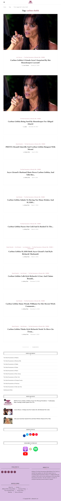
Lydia (25, 126)
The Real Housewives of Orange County (12, 380)
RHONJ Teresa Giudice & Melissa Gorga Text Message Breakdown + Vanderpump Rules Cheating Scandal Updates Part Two (34, 401)
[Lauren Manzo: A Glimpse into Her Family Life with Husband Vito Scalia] (7, 412)
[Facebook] (2, 472)
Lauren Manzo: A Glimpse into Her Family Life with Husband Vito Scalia (32, 409)
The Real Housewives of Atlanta (10, 357)
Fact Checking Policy (9, 490)
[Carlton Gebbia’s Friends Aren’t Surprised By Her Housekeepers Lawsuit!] (30, 32)
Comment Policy (22, 488)
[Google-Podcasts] (30, 447)
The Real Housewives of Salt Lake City (12, 386)
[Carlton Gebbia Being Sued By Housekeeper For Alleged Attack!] (30, 93)
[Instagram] (8, 472)
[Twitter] (5, 472)
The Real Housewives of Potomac (11, 383)
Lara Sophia (26, 65)
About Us (11, 487)
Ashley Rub (27, 152)
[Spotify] (35, 447)
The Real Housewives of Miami (10, 370)
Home (4, 7)
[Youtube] (25, 452)
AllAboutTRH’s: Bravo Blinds (8, 488)
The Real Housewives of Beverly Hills (12, 361)
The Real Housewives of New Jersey (12, 373)
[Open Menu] (4, 2)
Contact (17, 487)
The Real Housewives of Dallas (10, 364)
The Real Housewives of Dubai (10, 367)
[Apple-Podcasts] (25, 447)
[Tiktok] (11, 472)
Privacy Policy (20, 490)
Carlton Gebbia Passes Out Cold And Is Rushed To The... (30, 227)
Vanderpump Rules (7, 390)
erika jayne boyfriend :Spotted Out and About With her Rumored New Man (32, 418)
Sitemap (10, 492)
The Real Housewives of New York (11, 377)
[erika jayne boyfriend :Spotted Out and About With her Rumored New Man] (7, 421)
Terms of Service (19, 492)
